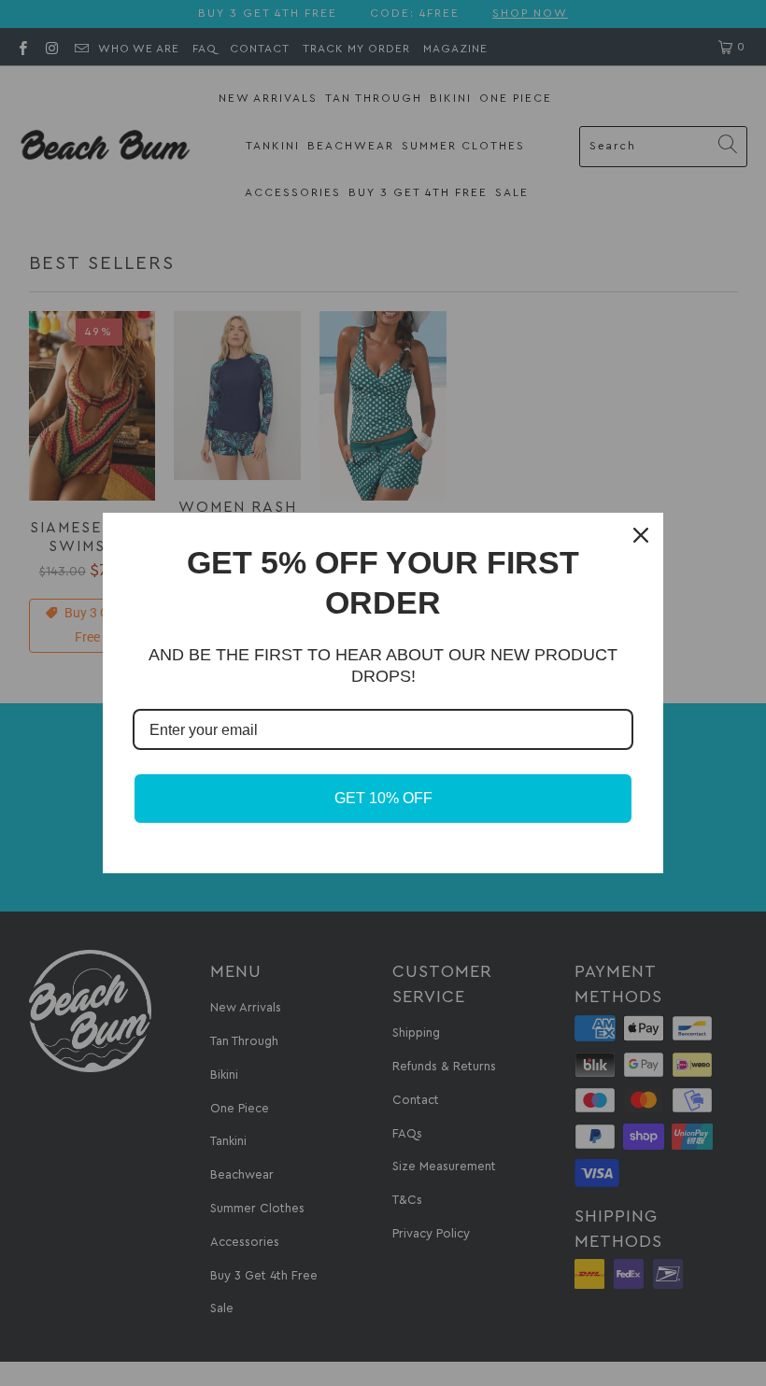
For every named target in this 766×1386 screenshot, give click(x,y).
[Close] (640, 535)
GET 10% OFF (383, 798)
